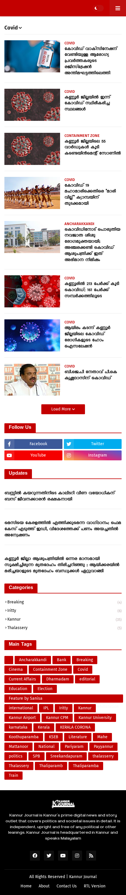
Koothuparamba (24, 736)
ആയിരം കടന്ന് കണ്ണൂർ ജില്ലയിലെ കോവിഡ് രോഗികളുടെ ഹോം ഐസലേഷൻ (87, 337)
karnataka (18, 727)
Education (18, 688)
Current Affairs (22, 679)
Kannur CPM (57, 717)
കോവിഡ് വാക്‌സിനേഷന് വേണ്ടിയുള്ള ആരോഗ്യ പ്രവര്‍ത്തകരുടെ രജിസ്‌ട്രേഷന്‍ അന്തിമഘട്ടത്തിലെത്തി (90, 61)
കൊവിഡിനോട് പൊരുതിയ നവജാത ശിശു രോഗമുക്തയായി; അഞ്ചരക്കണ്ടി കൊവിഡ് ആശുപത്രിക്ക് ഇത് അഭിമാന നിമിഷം (92, 245)
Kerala (44, 727)
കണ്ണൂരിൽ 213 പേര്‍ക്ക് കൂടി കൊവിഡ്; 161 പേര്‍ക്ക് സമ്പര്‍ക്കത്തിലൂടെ (91, 290)
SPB (36, 756)
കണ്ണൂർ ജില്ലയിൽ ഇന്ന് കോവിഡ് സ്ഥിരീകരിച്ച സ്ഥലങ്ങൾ (87, 104)
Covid (83, 669)
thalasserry (103, 756)
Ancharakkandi (33, 659)
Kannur (64, 619)
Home (26, 886)
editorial (87, 679)
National (46, 746)
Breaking (64, 602)
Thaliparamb (51, 765)
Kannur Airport (22, 717)
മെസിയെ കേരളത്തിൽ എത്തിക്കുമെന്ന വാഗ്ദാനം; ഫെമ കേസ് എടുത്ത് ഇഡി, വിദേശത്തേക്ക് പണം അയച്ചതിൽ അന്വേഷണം (62, 529)
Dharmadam (57, 679)
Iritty (64, 610)
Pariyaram (74, 746)
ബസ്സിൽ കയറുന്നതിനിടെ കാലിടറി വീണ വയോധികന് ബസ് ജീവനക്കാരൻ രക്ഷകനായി (59, 497)
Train (13, 775)
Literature (78, 736)
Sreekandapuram (66, 756)
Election (45, 688)
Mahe (102, 736)
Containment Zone (50, 669)
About (44, 886)
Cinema (16, 669)
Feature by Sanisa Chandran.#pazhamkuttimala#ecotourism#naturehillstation (64, 699)
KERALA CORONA (75, 727)
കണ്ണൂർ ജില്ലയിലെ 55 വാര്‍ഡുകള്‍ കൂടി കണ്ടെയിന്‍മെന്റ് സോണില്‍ (92, 148)
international (21, 708)
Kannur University (95, 717)
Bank (61, 659)
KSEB (53, 736)
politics (16, 756)
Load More (61, 409)
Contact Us (67, 886)
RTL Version (94, 886)
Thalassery (64, 627)
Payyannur (103, 746)
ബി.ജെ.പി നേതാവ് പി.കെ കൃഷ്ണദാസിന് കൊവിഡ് (90, 376)
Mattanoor (18, 746)
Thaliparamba (86, 765)
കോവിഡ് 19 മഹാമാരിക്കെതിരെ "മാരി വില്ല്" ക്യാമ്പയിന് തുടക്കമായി (90, 195)
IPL (46, 708)
